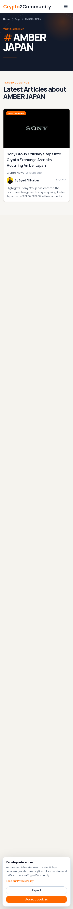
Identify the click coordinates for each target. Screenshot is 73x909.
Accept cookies (36, 899)
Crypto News (16, 113)
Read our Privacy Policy (20, 881)
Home (6, 19)
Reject (36, 890)
